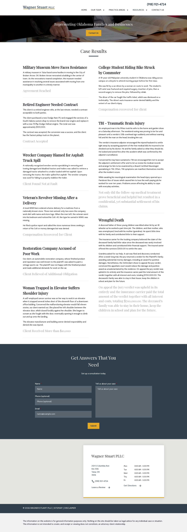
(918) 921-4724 (156, 4)
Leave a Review (98, 487)
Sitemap (58, 508)
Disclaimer (70, 508)
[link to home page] (39, 7)
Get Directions (130, 485)
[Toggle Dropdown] (104, 10)
